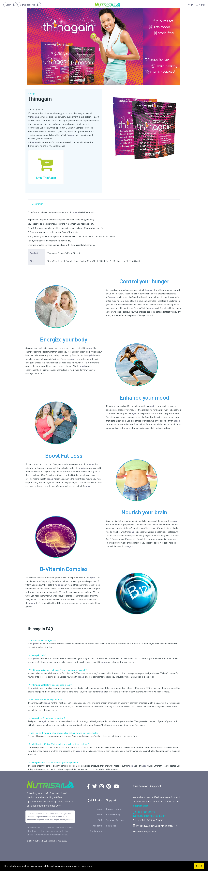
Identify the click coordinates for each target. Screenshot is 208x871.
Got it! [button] (199, 866)
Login (9, 4)
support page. (141, 805)
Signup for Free (28, 4)
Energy (31, 93)
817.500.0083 (146, 812)
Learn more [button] (86, 865)
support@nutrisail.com (151, 815)
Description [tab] (37, 203)
